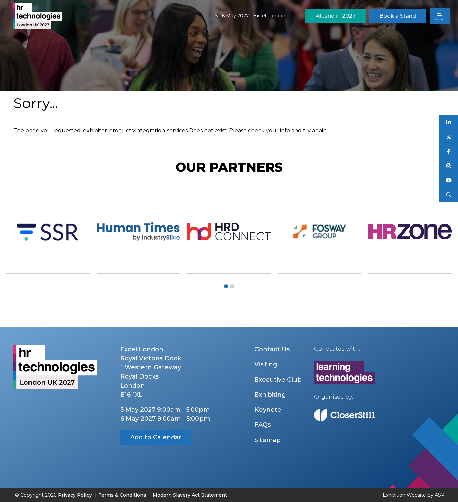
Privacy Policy (75, 495)
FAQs (262, 425)
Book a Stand (397, 16)
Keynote (267, 409)
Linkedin (449, 122)
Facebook (449, 151)
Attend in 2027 (336, 16)
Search (449, 195)
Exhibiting (270, 394)
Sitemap (267, 440)
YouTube (449, 180)
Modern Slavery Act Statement (190, 495)
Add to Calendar (155, 437)
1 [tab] (226, 286)
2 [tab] (232, 286)
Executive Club (278, 379)
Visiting (265, 364)
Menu (439, 19)
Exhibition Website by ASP (414, 495)
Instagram (449, 166)
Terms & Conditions (122, 495)
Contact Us (272, 349)
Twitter (449, 137)
